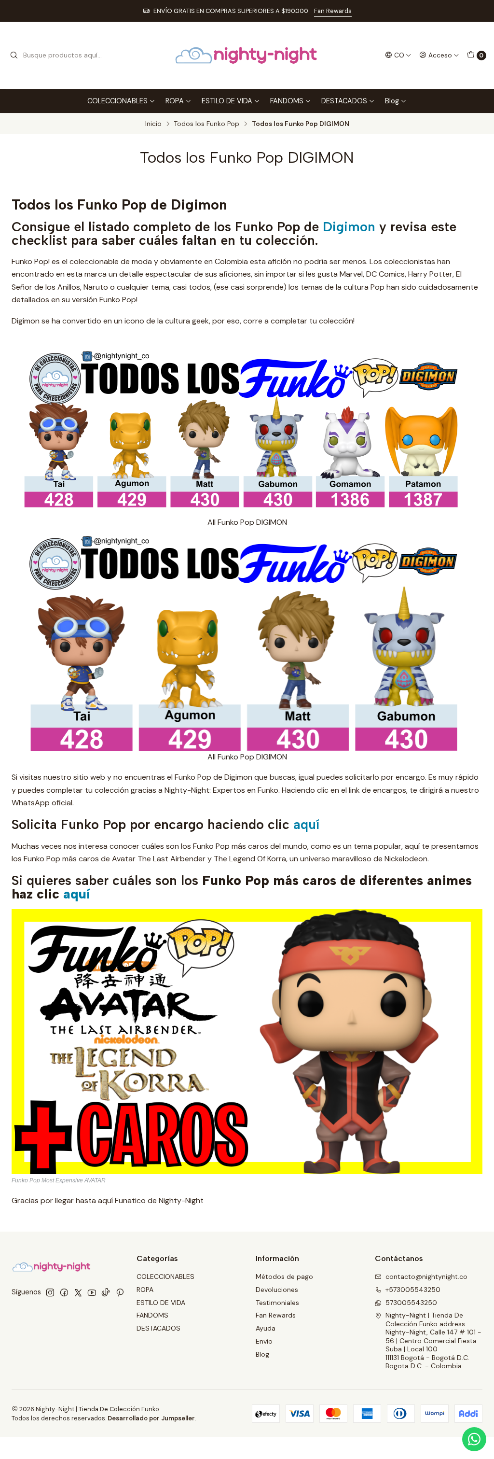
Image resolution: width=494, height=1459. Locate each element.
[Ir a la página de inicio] (247, 55)
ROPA (174, 101)
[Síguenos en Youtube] (91, 1292)
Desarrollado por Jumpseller (151, 1418)
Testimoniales (277, 1302)
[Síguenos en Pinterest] (120, 1292)
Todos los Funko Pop (206, 124)
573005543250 (411, 1302)
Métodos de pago (284, 1276)
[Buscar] (14, 55)
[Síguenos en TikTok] (105, 1292)
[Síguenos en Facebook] (64, 1292)
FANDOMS (286, 101)
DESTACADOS (344, 101)
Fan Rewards (333, 11)
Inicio (153, 124)
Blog (392, 101)
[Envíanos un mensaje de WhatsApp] (474, 1439)
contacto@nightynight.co (426, 1276)
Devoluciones (277, 1289)
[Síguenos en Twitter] (78, 1292)
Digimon (349, 227)
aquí (306, 824)
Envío (264, 1341)
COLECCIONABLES (117, 101)
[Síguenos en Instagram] (50, 1292)
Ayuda (265, 1328)
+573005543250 (412, 1289)
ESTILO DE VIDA (227, 101)
